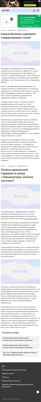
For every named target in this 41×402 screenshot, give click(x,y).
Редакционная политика (11, 381)
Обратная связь (8, 373)
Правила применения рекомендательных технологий (17, 385)
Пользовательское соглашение (14, 370)
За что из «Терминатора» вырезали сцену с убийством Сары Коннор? (20, 353)
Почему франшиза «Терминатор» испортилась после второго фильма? (18, 339)
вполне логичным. (31, 218)
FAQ (3, 366)
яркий (5, 78)
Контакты (5, 377)
